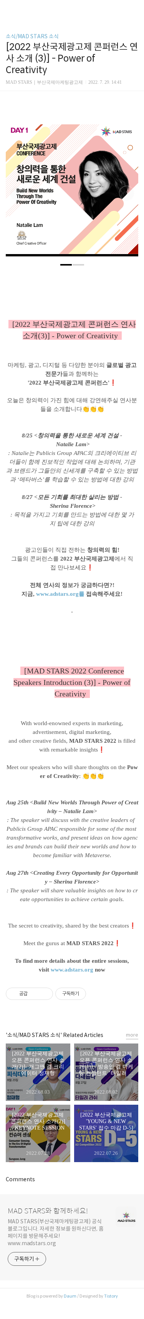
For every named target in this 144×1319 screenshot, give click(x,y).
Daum (70, 1296)
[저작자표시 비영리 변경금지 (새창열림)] (96, 994)
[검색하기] (134, 8)
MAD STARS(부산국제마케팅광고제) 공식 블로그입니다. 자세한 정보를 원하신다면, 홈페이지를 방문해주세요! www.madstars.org (56, 1232)
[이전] (17, 194)
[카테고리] (9, 8)
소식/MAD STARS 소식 (32, 36)
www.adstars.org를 (60, 594)
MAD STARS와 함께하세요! (48, 1211)
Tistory (111, 1296)
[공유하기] (35, 993)
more (132, 1035)
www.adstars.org (72, 970)
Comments (20, 1179)
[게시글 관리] (44, 993)
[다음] (126, 194)
